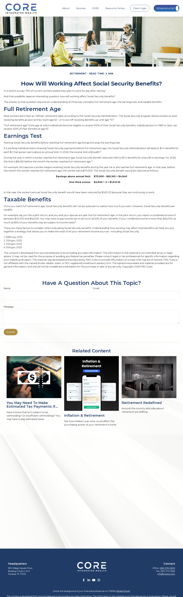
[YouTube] (94, 580)
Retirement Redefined (142, 403)
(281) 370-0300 (167, 568)
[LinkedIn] (89, 580)
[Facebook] (84, 580)
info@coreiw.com (166, 574)
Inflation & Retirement (84, 415)
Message (9, 306)
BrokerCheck (123, 591)
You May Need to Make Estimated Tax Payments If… (32, 405)
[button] (66, 8)
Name (7, 288)
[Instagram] (99, 580)
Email (96, 288)
